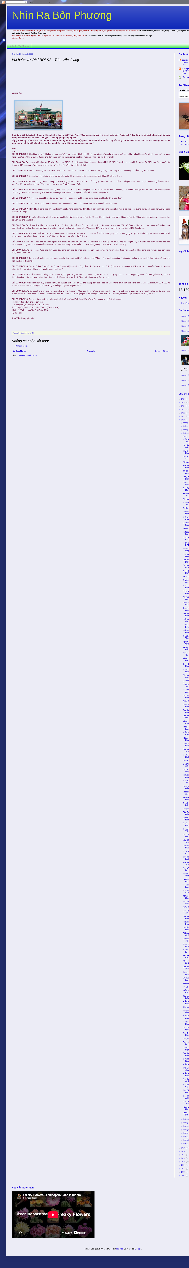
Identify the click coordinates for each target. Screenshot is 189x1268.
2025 (183, 402)
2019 (183, 1148)
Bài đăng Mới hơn (20, 351)
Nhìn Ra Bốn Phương (62, 15)
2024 (183, 406)
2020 (183, 420)
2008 (183, 1176)
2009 (183, 1172)
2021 (183, 416)
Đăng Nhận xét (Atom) (28, 355)
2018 (183, 1151)
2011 (183, 1169)
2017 (183, 1155)
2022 (183, 413)
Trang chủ (91, 351)
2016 (183, 1158)
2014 (183, 1165)
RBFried (119, 1249)
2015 (183, 1162)
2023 (183, 409)
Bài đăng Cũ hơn (162, 351)
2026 (183, 399)
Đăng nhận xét (21, 346)
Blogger (138, 1249)
